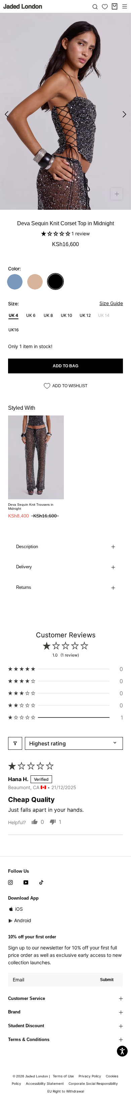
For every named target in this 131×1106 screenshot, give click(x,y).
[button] (56, 233)
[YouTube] (26, 882)
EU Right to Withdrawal (65, 1091)
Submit (107, 979)
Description (27, 546)
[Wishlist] (104, 6)
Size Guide (111, 303)
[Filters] (15, 743)
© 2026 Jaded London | (32, 1076)
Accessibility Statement (45, 1083)
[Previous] (6, 114)
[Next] (124, 114)
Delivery (24, 566)
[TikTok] (41, 882)
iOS (19, 909)
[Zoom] (117, 194)
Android (22, 920)
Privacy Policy (90, 1076)
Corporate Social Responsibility (93, 1083)
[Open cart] (115, 6)
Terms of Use (63, 1076)
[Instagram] (10, 882)
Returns (23, 587)
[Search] (95, 6)
